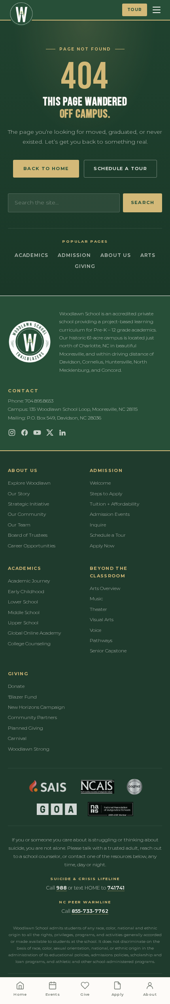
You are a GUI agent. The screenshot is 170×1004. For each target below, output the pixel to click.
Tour (134, 9)
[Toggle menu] (156, 10)
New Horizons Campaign (36, 707)
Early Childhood (26, 591)
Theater (98, 609)
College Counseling (29, 643)
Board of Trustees (27, 535)
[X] (50, 432)
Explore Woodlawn (29, 483)
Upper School (23, 623)
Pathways (101, 640)
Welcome (100, 483)
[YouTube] (37, 432)
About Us (115, 255)
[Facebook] (24, 432)
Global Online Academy (34, 633)
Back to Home (46, 168)
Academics (32, 255)
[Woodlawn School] (21, 13)
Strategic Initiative (28, 504)
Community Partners (32, 717)
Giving (85, 266)
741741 (116, 888)
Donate (16, 686)
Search (142, 202)
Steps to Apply (106, 493)
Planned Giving (25, 728)
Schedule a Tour (120, 168)
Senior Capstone (108, 651)
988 (61, 888)
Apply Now (102, 546)
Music (96, 598)
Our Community (27, 514)
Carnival (17, 738)
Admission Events (110, 514)
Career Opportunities (31, 546)
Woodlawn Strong (28, 749)
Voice (95, 630)
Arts (148, 255)
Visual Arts (101, 619)
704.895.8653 (39, 401)
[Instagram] (12, 432)
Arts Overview (105, 588)
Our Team (19, 525)
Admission (74, 255)
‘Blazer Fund (22, 697)
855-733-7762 (90, 911)
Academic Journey (29, 581)
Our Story (19, 493)
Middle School (24, 612)
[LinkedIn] (62, 432)
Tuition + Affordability (114, 504)
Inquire (98, 525)
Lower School (23, 602)
